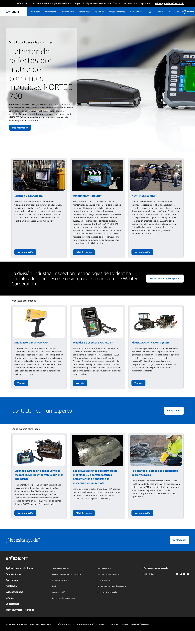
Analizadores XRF (58, 592)
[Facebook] (177, 574)
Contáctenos (135, 11)
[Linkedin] (184, 574)
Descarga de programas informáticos (112, 586)
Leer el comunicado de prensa (165, 278)
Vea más (21, 383)
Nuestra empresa (117, 11)
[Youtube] (188, 574)
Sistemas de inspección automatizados (66, 574)
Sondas (54, 586)
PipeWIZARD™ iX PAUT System (150, 342)
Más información (20, 127)
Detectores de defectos (60, 568)
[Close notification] (192, 3)
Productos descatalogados (107, 592)
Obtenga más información (169, 3)
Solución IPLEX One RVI (28, 195)
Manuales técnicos (105, 568)
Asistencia (99, 11)
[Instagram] (180, 574)
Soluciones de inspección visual (63, 598)
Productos (35, 11)
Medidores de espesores (61, 580)
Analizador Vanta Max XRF (31, 342)
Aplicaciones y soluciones (19, 568)
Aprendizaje (84, 11)
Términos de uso (64, 624)
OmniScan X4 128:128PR (87, 195)
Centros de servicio (105, 580)
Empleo (10, 597)
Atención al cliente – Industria (108, 574)
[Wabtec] (188, 11)
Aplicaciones (50, 11)
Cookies (102, 624)
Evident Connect (14, 591)
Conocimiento (67, 11)
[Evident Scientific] (13, 11)
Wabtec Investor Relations (20, 609)
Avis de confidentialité (85, 624)
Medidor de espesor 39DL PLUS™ (93, 342)
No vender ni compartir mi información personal (130, 624)
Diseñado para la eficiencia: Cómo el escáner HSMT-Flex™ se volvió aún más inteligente (38, 475)
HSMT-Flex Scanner (143, 195)
